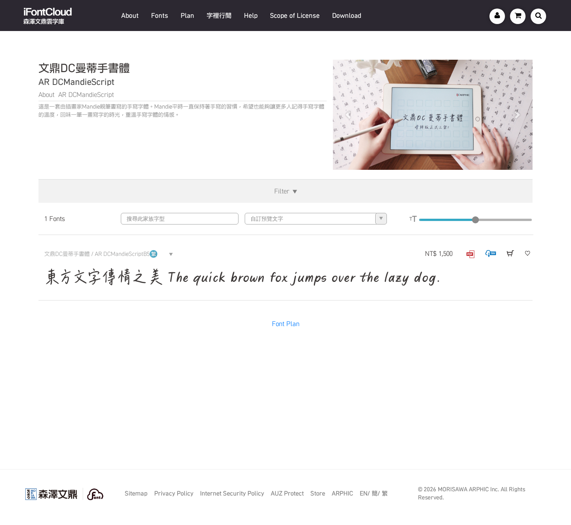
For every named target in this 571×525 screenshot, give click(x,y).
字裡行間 (219, 15)
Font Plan (285, 324)
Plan (187, 15)
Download (346, 15)
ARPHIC (342, 493)
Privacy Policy (173, 493)
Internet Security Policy (232, 493)
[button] (348, 115)
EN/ (365, 493)
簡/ (376, 493)
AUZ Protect (287, 493)
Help (251, 15)
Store (317, 493)
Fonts (159, 15)
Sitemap (136, 493)
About (130, 15)
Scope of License (295, 15)
